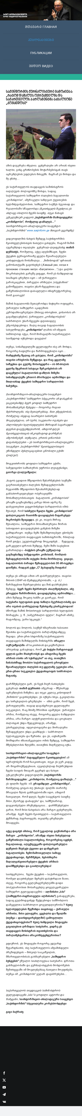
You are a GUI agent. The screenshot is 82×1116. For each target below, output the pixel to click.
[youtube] (4, 1087)
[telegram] (4, 1094)
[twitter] (4, 1080)
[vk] (4, 1101)
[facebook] (4, 1073)
